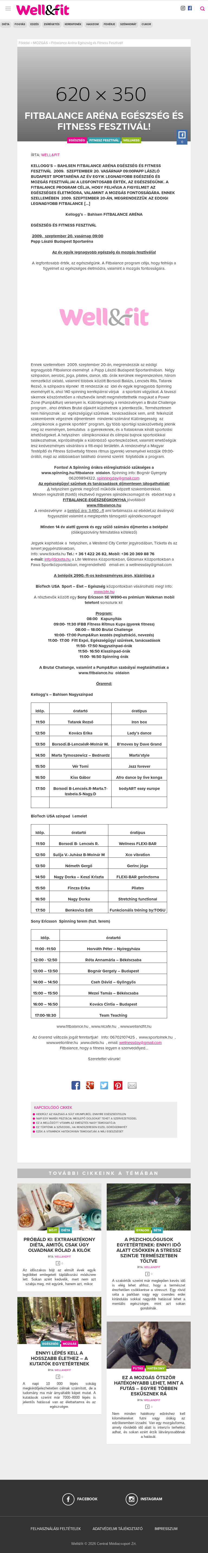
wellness (131, 140)
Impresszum (166, 1529)
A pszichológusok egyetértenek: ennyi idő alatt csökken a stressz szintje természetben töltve (148, 1250)
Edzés (34, 24)
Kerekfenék (73, 24)
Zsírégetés (52, 24)
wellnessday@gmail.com (140, 1042)
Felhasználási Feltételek (56, 1529)
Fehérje (109, 24)
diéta (65, 1230)
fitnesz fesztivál (104, 140)
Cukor (146, 24)
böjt (53, 1230)
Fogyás (20, 24)
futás (138, 1368)
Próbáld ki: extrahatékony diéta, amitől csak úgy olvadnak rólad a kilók (59, 1244)
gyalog (142, 1230)
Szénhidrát (128, 24)
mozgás (69, 1344)
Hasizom (92, 24)
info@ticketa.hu (57, 559)
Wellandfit (63, 1256)
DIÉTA (5, 24)
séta (157, 1230)
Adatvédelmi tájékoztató (118, 1529)
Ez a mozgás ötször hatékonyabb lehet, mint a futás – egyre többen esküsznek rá (148, 1385)
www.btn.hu (104, 591)
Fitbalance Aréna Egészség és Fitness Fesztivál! (87, 43)
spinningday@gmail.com (118, 478)
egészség (77, 140)
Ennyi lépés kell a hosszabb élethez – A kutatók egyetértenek (59, 1358)
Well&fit (50, 154)
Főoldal (24, 43)
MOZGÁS (40, 43)
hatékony (156, 1368)
